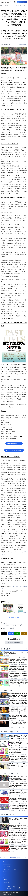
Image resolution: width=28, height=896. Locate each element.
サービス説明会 (6, 866)
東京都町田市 (10, 628)
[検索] (14, 2)
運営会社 (5, 861)
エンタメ (11, 5)
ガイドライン (6, 877)
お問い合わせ (6, 882)
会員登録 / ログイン (21, 2)
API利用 (5, 879)
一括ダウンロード (15, 617)
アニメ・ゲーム (23, 5)
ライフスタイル (5, 625)
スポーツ (17, 5)
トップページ (4, 857)
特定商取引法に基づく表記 (9, 869)
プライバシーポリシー (8, 874)
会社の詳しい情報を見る (14, 642)
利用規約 (5, 871)
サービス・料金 (6, 863)
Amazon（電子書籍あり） (14, 443)
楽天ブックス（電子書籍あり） (14, 450)
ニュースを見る (23, 648)
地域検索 (6, 5)
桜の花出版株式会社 (22, 44)
